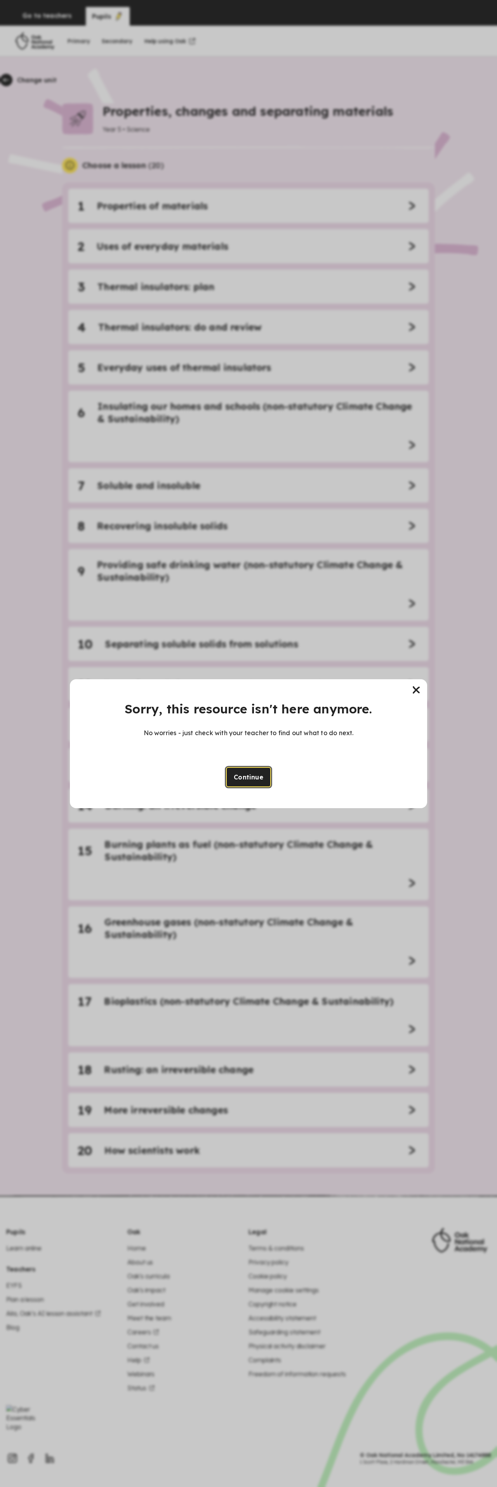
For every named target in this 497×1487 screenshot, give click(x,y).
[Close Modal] (416, 690)
